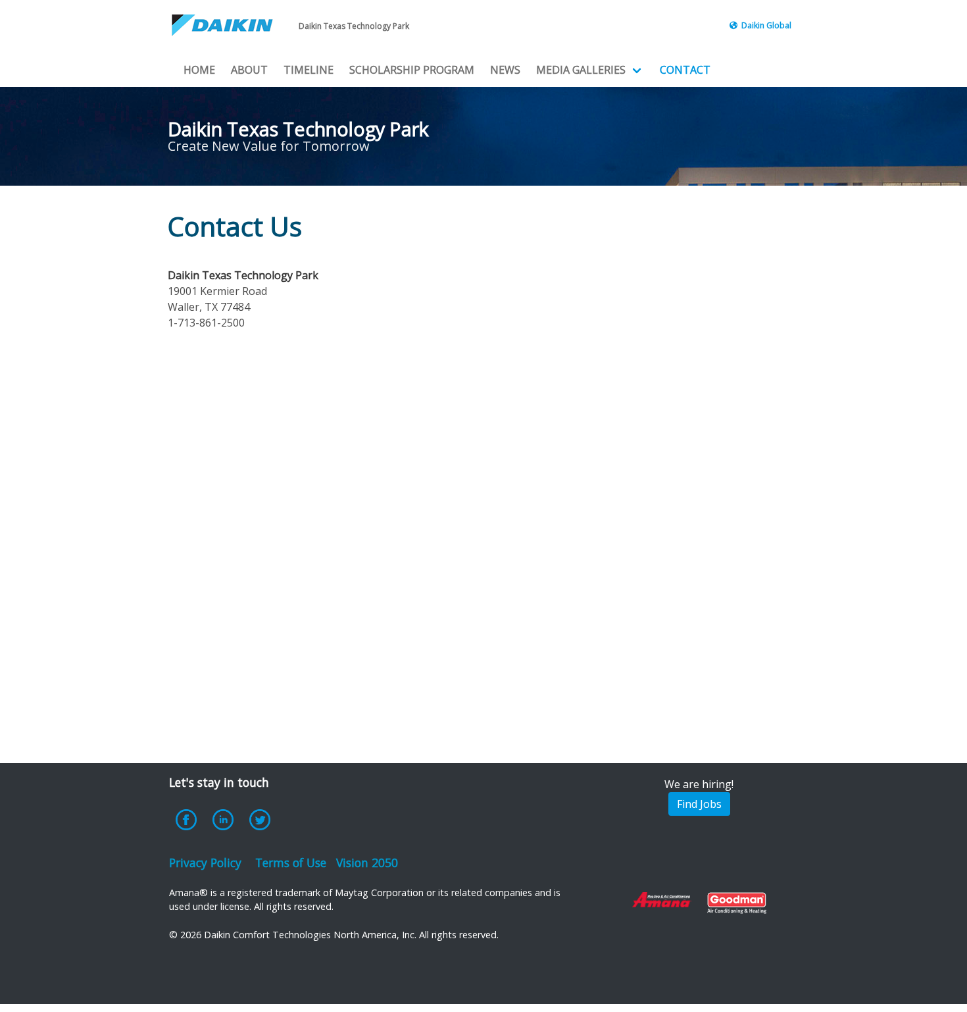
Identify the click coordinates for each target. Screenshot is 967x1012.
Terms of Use (290, 862)
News (505, 70)
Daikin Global (766, 25)
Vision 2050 (367, 862)
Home (199, 70)
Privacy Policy (205, 862)
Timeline (309, 70)
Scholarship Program (411, 70)
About (249, 70)
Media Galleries (581, 70)
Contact (685, 70)
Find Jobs (699, 804)
